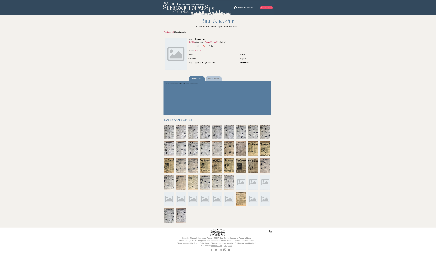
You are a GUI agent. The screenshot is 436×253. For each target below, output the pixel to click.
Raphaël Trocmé (211, 42)
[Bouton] (185, 7)
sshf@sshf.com (248, 240)
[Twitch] (224, 250)
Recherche (168, 32)
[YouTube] (229, 250)
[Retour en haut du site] (271, 231)
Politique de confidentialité (245, 243)
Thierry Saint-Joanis (202, 243)
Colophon (228, 246)
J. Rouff (198, 50)
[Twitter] (216, 250)
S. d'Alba (192, 42)
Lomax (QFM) (216, 246)
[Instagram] (220, 250)
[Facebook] (211, 250)
